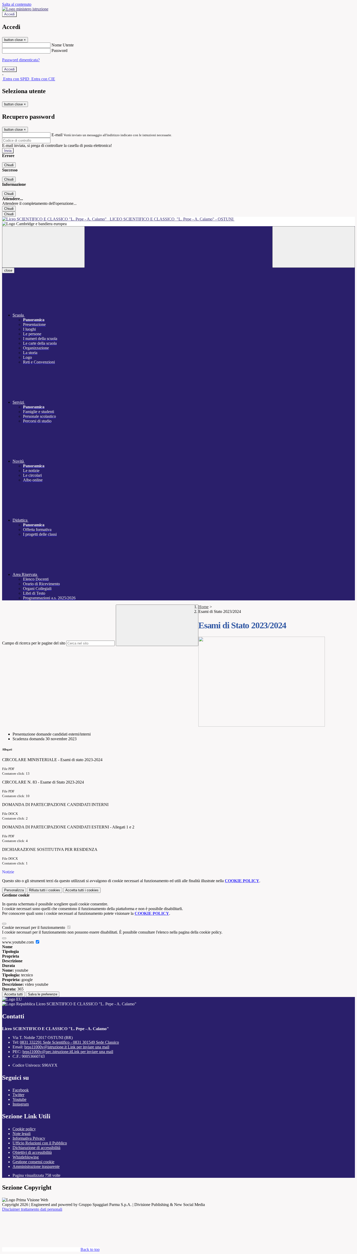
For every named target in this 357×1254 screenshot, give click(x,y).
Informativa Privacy (29, 1138)
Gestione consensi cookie (33, 1162)
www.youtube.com (18, 942)
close (8, 270)
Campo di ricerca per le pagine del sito (33, 643)
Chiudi (9, 165)
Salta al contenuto (16, 4)
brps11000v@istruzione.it (66, 1047)
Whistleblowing (26, 1157)
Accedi (9, 14)
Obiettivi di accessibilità (32, 1152)
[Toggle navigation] (43, 247)
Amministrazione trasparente (36, 1166)
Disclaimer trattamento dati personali (32, 1209)
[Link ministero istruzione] (25, 9)
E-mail (56, 135)
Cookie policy (24, 1129)
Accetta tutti (82, 890)
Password (59, 50)
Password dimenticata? (21, 60)
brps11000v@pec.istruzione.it (67, 1051)
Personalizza (14, 890)
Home (203, 607)
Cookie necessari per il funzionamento (34, 927)
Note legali (22, 1133)
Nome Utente (62, 45)
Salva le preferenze (42, 994)
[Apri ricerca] (313, 247)
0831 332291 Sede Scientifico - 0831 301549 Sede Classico (69, 1042)
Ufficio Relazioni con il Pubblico (40, 1143)
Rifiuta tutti (44, 890)
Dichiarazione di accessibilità (36, 1147)
